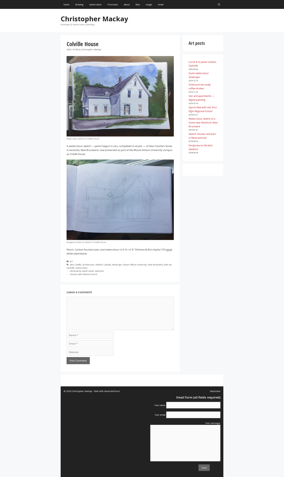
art (71, 261)
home (66, 4)
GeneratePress (112, 391)
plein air (168, 264)
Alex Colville (75, 264)
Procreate (113, 4)
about (127, 4)
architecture (88, 264)
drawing (79, 4)
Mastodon (215, 391)
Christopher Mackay (94, 18)
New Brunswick (155, 264)
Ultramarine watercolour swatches (87, 271)
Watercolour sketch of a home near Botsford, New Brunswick (203, 122)
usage (149, 4)
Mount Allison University (135, 264)
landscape (117, 264)
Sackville (71, 267)
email (160, 4)
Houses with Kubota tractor (83, 274)
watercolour (95, 4)
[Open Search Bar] (219, 4)
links (138, 4)
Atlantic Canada (103, 264)
